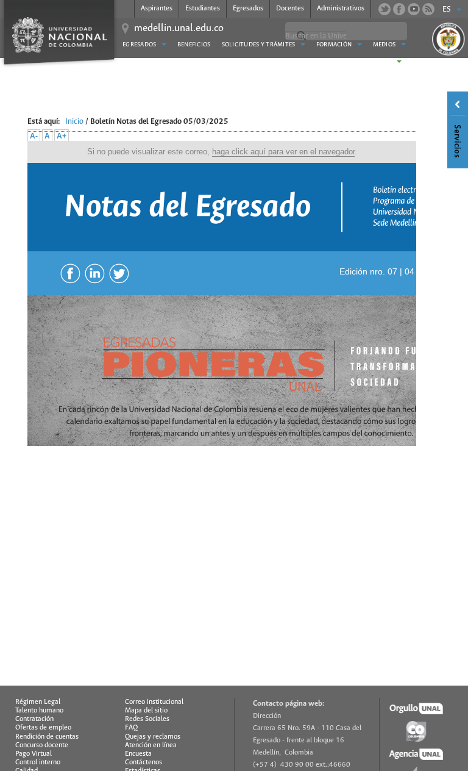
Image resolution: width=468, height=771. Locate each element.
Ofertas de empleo (43, 727)
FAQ (131, 727)
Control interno (37, 762)
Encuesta (138, 754)
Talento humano (39, 710)
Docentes (290, 8)
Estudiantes (202, 8)
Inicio (74, 121)
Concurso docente (41, 745)
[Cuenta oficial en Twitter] (384, 9)
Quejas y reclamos (152, 737)
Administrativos (340, 8)
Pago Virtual (33, 754)
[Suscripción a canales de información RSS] (428, 9)
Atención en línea (151, 745)
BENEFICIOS (194, 44)
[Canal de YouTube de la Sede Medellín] (414, 9)
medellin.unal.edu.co (179, 28)
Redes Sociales (147, 719)
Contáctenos (143, 762)
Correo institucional (154, 702)
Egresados (248, 8)
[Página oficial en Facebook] (399, 9)
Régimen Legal (37, 702)
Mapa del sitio (146, 710)
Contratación (34, 719)
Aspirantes (156, 8)
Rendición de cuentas (47, 737)
